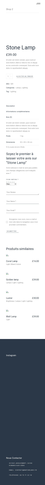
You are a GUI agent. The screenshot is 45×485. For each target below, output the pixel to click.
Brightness (10, 301)
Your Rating (12, 179)
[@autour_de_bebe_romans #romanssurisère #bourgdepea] (22, 408)
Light (8, 264)
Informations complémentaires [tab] (18, 111)
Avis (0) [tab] (9, 117)
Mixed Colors (16, 264)
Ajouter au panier (25, 76)
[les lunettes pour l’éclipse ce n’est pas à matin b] (22, 365)
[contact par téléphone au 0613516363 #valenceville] (22, 377)
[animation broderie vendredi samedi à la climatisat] (22, 438)
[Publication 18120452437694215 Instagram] (22, 399)
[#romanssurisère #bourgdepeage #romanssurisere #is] (22, 450)
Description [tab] (10, 106)
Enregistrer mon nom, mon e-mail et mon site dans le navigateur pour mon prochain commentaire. (23, 222)
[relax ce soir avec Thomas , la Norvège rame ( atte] (22, 422)
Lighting (25, 88)
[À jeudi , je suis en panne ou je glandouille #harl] (22, 388)
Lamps (18, 88)
